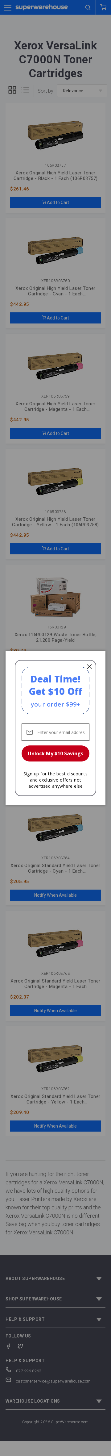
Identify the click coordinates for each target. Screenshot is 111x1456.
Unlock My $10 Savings (55, 753)
